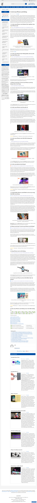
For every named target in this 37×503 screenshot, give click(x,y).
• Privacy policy (20, 500)
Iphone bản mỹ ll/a (5, 39)
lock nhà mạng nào (6, 89)
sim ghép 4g (4, 92)
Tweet (21, 351)
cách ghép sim (4, 68)
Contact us (14, 500)
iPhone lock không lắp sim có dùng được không (16, 323)
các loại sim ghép (6, 72)
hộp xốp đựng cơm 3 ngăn (5, 491)
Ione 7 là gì (4, 44)
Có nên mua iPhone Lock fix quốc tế (15, 319)
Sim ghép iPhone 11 (14, 371)
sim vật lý (7, 98)
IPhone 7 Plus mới (14, 393)
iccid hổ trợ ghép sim (7, 77)
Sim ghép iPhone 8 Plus (15, 357)
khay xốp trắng (29, 491)
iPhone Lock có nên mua (13, 322)
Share (25, 351)
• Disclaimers (17, 500)
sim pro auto (3, 98)
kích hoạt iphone (6, 87)
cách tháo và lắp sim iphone (4, 71)
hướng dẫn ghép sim (5, 76)
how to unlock (4, 75)
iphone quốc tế (5, 84)
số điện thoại (3, 99)
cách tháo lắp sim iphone (6, 70)
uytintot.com (16, 499)
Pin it (28, 351)
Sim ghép (7, 9)
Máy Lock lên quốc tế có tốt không (15, 320)
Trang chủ (3, 9)
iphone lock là (6, 82)
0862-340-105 (26, 0)
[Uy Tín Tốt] (5, 4)
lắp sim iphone (6, 90)
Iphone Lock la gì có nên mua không (15, 321)
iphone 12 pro (6, 81)
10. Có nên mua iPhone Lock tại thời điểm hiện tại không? (19, 340)
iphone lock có (18, 348)
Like (18, 351)
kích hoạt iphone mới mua (5, 88)
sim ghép (15, 51)
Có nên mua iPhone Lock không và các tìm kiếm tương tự (19, 341)
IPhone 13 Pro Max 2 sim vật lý (16, 449)
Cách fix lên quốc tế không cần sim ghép (18, 410)
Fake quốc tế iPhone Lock (15, 430)
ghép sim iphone (4, 74)
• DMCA (23, 500)
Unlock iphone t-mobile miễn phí (17, 465)
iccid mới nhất (5, 78)
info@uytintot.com (32, 0)
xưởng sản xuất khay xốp (14, 490)
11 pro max (4, 66)
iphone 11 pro (3, 80)
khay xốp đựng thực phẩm (13, 491)
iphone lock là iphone (4, 83)
